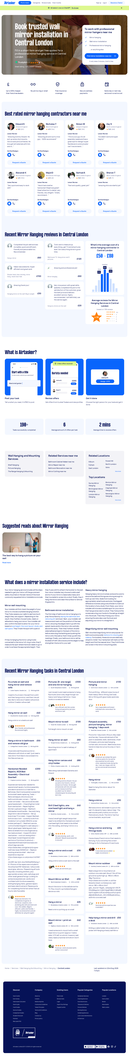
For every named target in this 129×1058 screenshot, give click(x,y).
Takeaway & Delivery (83, 1004)
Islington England (81, 127)
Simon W (80, 124)
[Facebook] (108, 1046)
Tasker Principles (39, 1007)
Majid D (49, 172)
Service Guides (17, 1010)
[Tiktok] (115, 1047)
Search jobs (16, 1004)
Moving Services (82, 1010)
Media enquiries (39, 1001)
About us (37, 996)
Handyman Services (83, 996)
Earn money (16, 999)
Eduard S (20, 124)
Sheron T (110, 172)
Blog (36, 1013)
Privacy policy (38, 1018)
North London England (113, 127)
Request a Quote (19, 162)
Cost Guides (16, 1007)
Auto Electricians (82, 1001)
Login (58, 1001)
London (104, 996)
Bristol (104, 1001)
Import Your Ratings (62, 1004)
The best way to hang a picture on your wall (21, 557)
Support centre (61, 1007)
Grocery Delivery (82, 1007)
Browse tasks (60, 999)
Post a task (25, 3)
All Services (81, 1018)
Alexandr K (21, 172)
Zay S (109, 124)
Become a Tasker (117, 3)
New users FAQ (17, 1021)
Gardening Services (83, 1013)
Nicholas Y (51, 124)
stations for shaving (111, 635)
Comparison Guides (18, 1013)
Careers (37, 999)
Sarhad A (80, 172)
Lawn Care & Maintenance (85, 1016)
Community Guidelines (41, 1004)
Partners (15, 1018)
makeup (88, 637)
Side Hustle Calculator (19, 1001)
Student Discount (18, 1016)
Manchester (105, 1004)
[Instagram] (112, 1047)
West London (105, 1007)
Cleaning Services (83, 999)
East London (105, 999)
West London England (83, 175)
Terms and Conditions (41, 1010)
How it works (16, 996)
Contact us (38, 1016)
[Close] (122, 8)
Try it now (75, 8)
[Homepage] (9, 3)
